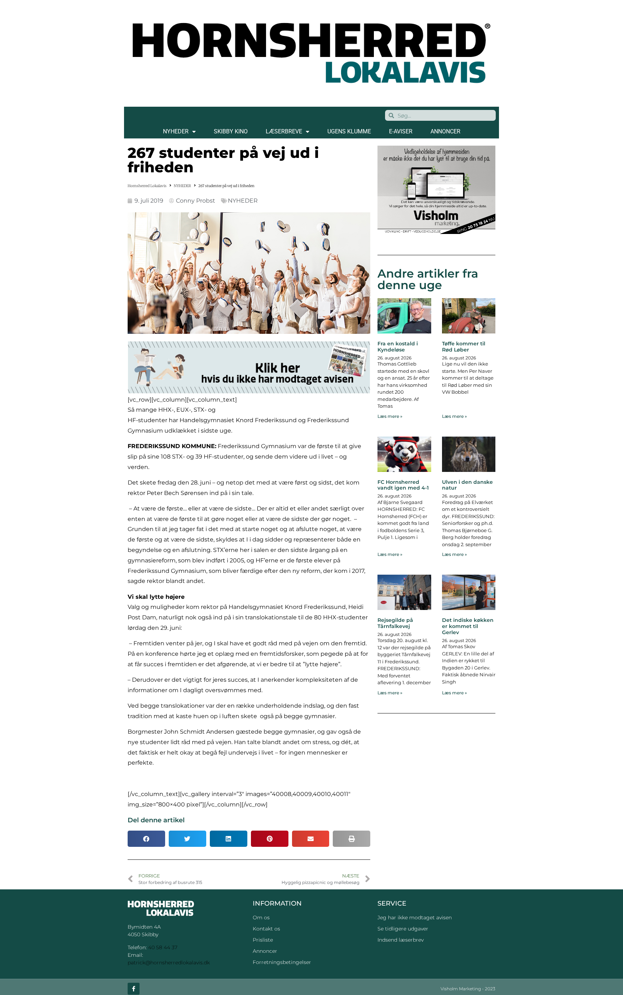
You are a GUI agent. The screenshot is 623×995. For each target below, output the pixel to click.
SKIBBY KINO (231, 131)
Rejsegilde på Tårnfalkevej (395, 623)
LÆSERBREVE (284, 131)
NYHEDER (176, 131)
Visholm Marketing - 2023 (468, 988)
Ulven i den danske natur (467, 485)
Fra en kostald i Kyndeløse (397, 346)
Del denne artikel (156, 820)
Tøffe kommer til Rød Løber (463, 346)
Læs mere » (389, 416)
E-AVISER (400, 131)
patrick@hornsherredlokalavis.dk (169, 962)
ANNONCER (445, 131)
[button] (146, 839)
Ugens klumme (349, 131)
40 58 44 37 (162, 947)
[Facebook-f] (134, 989)
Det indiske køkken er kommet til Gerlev (468, 626)
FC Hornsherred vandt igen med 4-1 (403, 485)
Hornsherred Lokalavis (147, 185)
